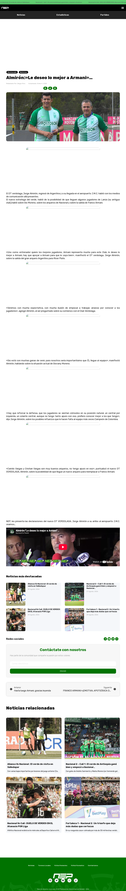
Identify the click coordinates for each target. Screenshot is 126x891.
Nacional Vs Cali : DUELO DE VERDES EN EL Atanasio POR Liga (44, 610)
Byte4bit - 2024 (84, 889)
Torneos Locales (44, 865)
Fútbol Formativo (77, 865)
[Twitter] (57, 880)
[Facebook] (50, 880)
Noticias (21, 15)
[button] (123, 8)
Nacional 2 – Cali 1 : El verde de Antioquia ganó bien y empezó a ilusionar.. (101, 586)
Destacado (12, 72)
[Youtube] (63, 880)
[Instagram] (69, 880)
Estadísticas (62, 15)
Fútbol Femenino (60, 865)
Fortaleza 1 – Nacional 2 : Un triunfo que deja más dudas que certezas (103, 610)
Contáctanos (93, 865)
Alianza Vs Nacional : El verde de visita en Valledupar (42, 585)
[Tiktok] (76, 880)
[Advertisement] (63, 37)
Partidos (104, 15)
